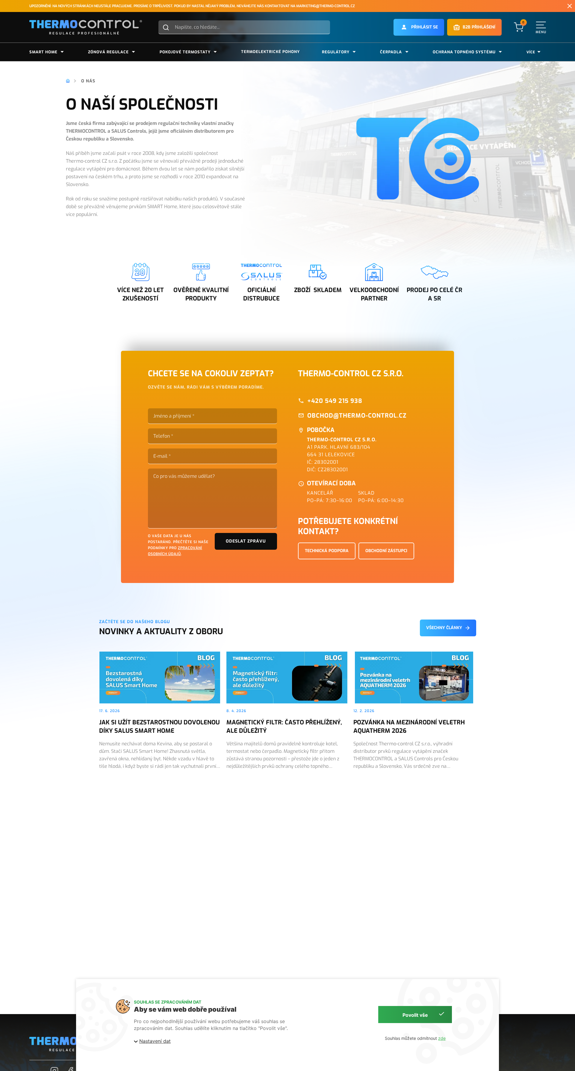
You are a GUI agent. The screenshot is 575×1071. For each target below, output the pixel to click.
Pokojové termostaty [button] (185, 52)
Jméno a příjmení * (173, 416)
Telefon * (163, 436)
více (530, 52)
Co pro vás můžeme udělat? (184, 476)
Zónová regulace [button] (108, 52)
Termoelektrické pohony (270, 51)
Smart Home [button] (43, 52)
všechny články (444, 628)
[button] (419, 27)
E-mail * (162, 456)
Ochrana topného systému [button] (464, 52)
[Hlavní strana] (68, 81)
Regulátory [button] (335, 52)
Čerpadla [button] (391, 52)
